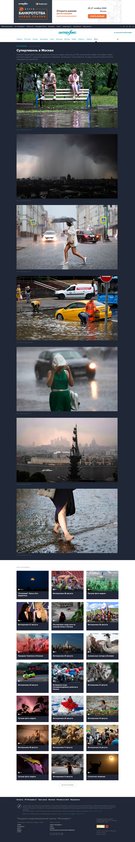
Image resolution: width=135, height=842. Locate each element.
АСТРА (19, 832)
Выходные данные (101, 832)
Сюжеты (89, 39)
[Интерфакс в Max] (62, 834)
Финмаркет (51, 26)
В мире (35, 39)
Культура (59, 39)
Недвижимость (67, 26)
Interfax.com (30, 26)
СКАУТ (19, 828)
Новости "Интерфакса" (56, 825)
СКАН (51, 826)
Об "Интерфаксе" (20, 26)
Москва (67, 39)
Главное (19, 39)
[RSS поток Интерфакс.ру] (59, 834)
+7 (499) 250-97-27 (79, 814)
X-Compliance (20, 826)
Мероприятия (87, 26)
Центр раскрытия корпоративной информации (62, 830)
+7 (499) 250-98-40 (67, 814)
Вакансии (51, 800)
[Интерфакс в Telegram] (54, 834)
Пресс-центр (42, 800)
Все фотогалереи (68, 785)
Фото (96, 39)
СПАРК (19, 825)
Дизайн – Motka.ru (101, 834)
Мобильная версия (7, 26)
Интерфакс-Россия (40, 26)
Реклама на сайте (63, 800)
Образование (77, 26)
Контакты (20, 800)
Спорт (52, 39)
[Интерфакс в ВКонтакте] (56, 834)
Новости (81, 39)
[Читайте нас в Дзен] (51, 834)
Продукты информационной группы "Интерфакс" (44, 818)
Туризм (59, 26)
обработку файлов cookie (95, 811)
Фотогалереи (22, 46)
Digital (74, 39)
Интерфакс (67, 32)
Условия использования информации (106, 831)
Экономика (44, 39)
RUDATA (52, 828)
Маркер (19, 830)
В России (27, 39)
